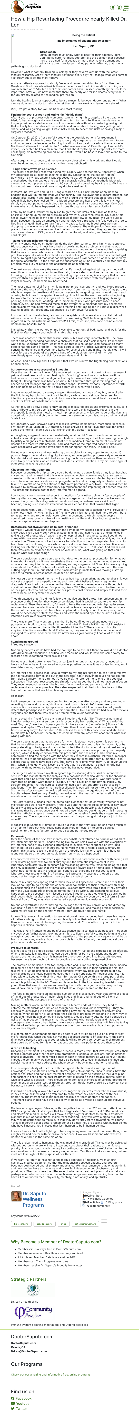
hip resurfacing (21, 1224)
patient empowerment (85, 1224)
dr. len (63, 1224)
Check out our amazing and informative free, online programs (50, 1374)
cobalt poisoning (44, 1224)
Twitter (21, 1409)
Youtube (22, 1404)
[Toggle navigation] (127, 6)
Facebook (24, 1398)
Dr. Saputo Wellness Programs (34, 1199)
